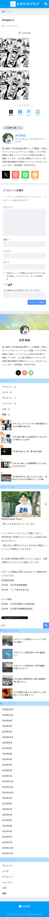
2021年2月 (7, 837)
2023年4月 (7, 726)
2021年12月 (7, 781)
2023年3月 (7, 732)
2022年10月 (7, 737)
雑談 (6, 414)
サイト (6, 262)
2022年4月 (7, 759)
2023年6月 (7, 721)
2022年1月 (7, 776)
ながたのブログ (27, 3)
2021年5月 (7, 820)
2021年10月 (7, 792)
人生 (6, 409)
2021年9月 (7, 798)
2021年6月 (7, 815)
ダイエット (9, 398)
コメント (8, 207)
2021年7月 (7, 809)
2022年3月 (7, 765)
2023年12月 (7, 709)
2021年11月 (7, 787)
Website (35, 179)
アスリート (9, 387)
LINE (25, 179)
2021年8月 (7, 804)
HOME (26, 906)
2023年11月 (7, 715)
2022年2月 (7, 770)
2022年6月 (7, 754)
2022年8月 (7, 748)
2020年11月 (7, 853)
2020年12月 (7, 848)
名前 (6, 240)
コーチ (7, 392)
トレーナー (9, 403)
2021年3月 (7, 831)
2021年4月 (7, 826)
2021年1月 (7, 842)
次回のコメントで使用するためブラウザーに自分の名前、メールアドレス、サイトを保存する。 (25, 276)
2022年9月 (7, 743)
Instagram (15, 179)
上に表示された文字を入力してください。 (23, 290)
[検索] (46, 625)
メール (7, 251)
